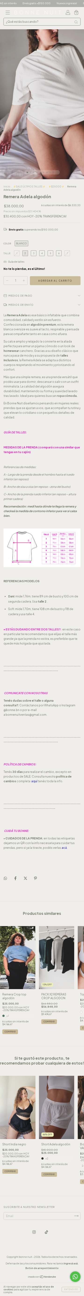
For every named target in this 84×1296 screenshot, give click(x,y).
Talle (7, 253)
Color (7, 243)
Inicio (7, 186)
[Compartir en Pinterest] (35, 878)
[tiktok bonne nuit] (46, 1232)
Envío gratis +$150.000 (18, 3)
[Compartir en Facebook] (16, 878)
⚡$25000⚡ (56, 186)
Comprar (10, 1032)
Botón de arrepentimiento (42, 1268)
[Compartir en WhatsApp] (5, 878)
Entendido (71, 1289)
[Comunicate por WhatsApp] (75, 1276)
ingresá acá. (71, 1263)
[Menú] (7, 13)
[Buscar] (76, 22)
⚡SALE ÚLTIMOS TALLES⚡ (29, 186)
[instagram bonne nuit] (34, 1232)
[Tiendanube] (42, 1277)
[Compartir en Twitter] (26, 878)
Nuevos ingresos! (48, 3)
